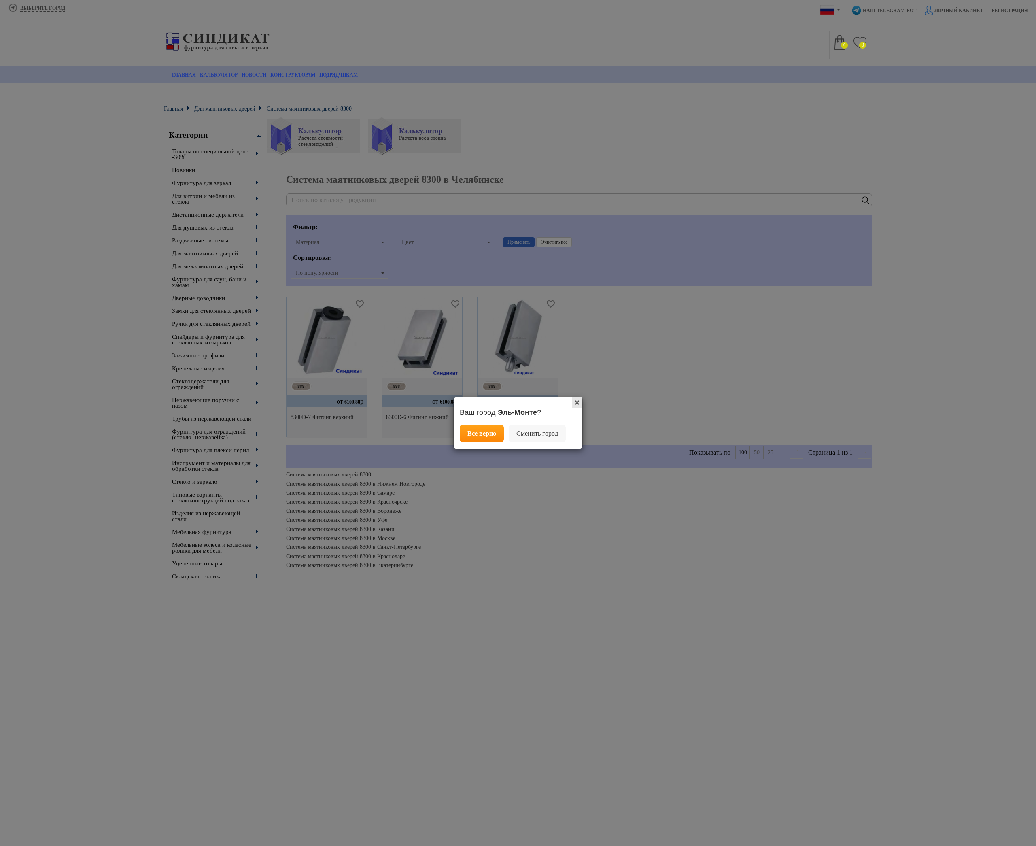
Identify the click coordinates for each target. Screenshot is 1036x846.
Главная (184, 75)
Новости (254, 75)
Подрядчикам (338, 75)
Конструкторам (292, 75)
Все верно (481, 433)
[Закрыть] (577, 402)
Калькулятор (219, 75)
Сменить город (537, 433)
